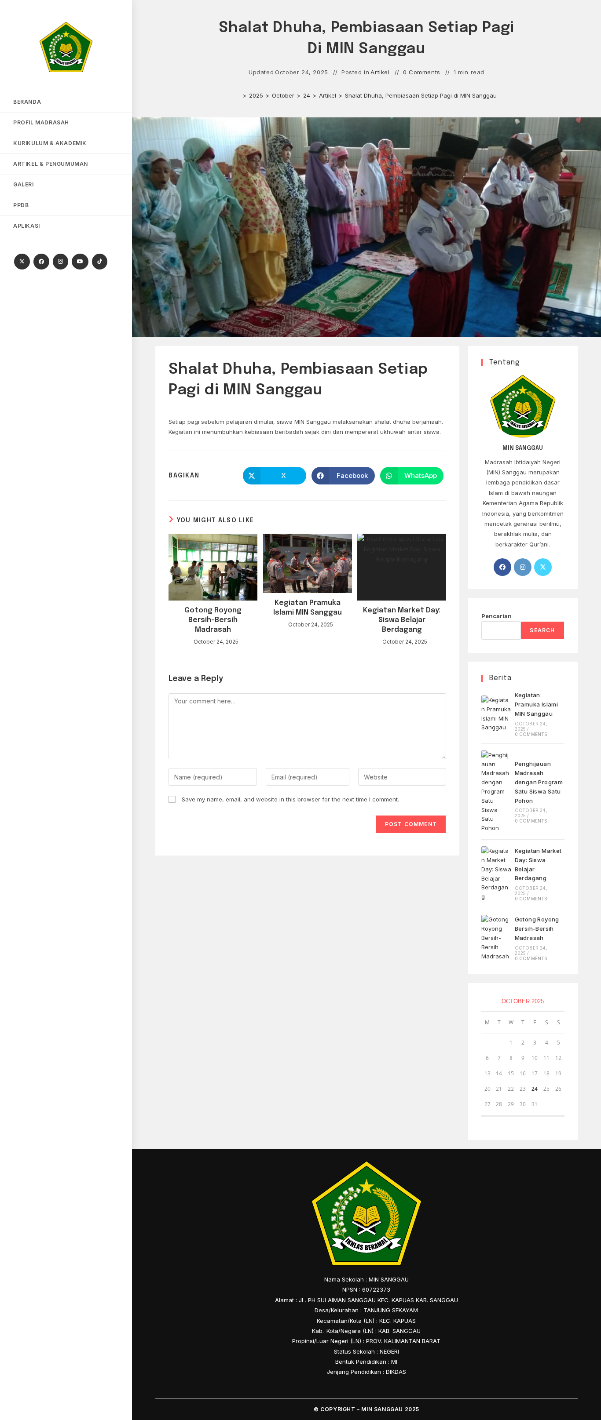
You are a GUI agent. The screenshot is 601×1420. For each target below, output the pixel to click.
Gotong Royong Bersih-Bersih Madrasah (213, 620)
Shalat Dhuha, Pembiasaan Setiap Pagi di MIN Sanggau (421, 95)
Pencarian (496, 615)
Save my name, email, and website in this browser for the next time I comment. (290, 799)
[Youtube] (80, 261)
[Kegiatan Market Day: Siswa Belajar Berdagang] (496, 873)
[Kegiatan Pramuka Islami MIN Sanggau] (496, 713)
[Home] (238, 95)
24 (534, 1088)
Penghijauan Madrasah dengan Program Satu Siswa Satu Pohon (539, 782)
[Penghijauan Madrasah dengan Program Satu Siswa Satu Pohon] (496, 791)
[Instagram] (60, 261)
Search (542, 630)
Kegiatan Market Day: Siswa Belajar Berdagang (401, 620)
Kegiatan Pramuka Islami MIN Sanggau (307, 607)
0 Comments (421, 72)
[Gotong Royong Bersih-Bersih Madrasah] (496, 938)
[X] (22, 261)
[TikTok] (99, 261)
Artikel (379, 72)
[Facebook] (41, 261)
